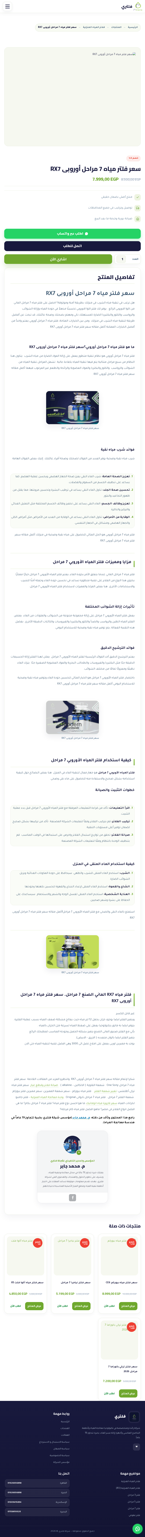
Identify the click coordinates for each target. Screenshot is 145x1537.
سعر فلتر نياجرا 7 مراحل (75, 1282)
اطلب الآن (109, 1306)
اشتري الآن (58, 259)
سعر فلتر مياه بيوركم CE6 (121, 1282)
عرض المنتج (128, 1306)
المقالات (65, 1435)
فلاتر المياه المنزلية (94, 27)
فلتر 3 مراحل (134, 1495)
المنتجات (116, 27)
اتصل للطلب (72, 246)
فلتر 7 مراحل (134, 1509)
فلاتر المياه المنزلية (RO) (128, 1488)
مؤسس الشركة (61, 1462)
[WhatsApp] (138, 1529)
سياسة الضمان (61, 1449)
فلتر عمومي (134, 1515)
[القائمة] (7, 6)
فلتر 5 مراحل (134, 1502)
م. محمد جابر (81, 1117)
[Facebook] (72, 1197)
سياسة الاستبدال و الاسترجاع (54, 1442)
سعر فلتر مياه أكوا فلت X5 (27, 1282)
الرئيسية (133, 27)
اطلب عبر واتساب (70, 233)
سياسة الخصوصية (59, 1455)
